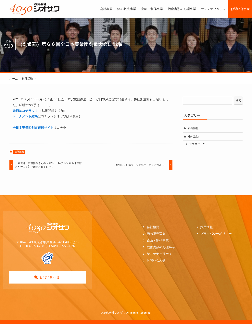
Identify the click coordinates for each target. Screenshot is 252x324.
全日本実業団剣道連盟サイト (33, 127)
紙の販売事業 (156, 233)
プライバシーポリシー (216, 233)
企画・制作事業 (158, 240)
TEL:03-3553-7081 (32, 246)
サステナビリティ (159, 253)
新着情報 (193, 128)
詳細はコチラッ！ (25, 110)
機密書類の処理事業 (161, 247)
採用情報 (206, 227)
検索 (238, 100)
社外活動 (19, 151)
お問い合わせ (156, 260)
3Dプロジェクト (198, 144)
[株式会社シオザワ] (34, 9)
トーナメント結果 (25, 116)
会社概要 (153, 227)
